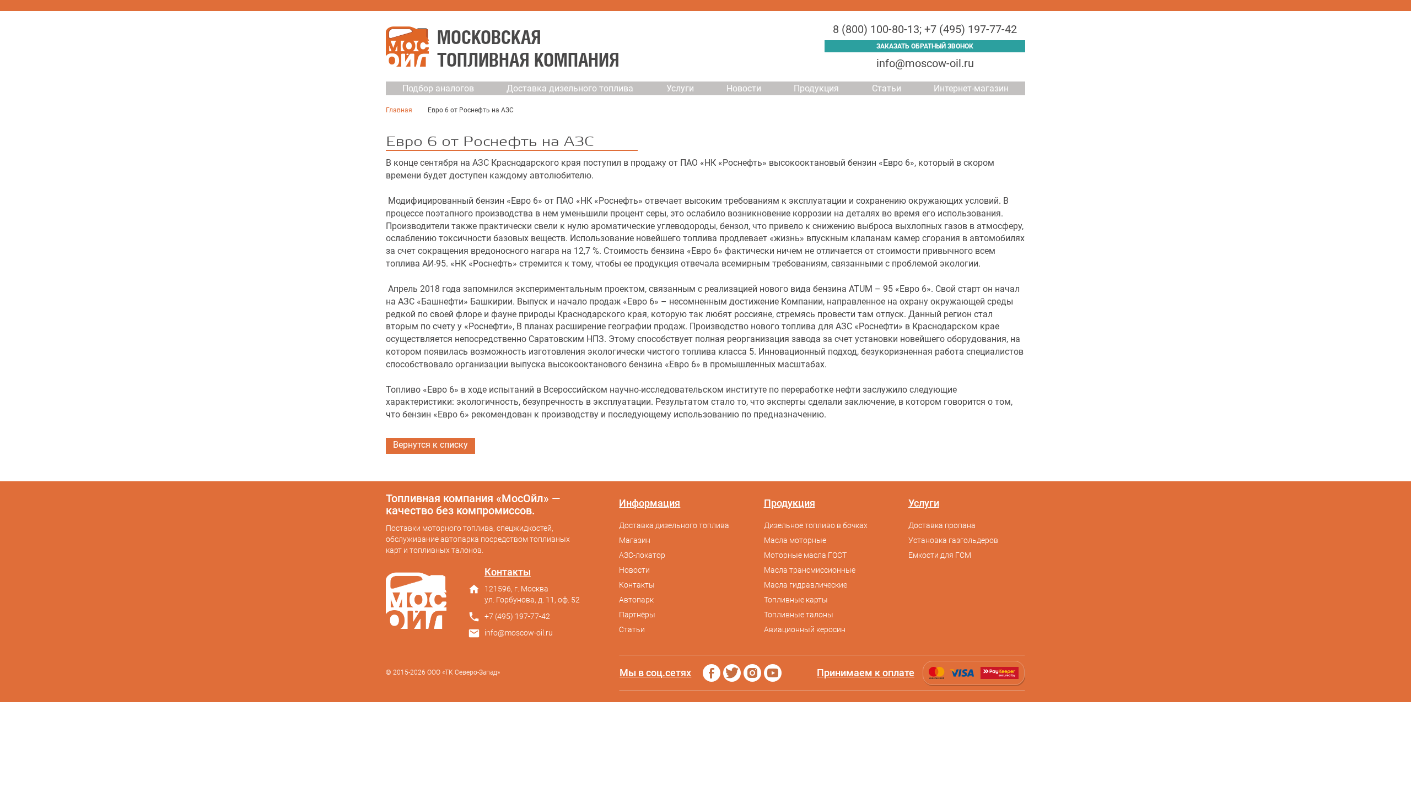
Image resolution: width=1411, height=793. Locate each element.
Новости (743, 88)
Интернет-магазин (971, 88)
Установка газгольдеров (953, 540)
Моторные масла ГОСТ (805, 555)
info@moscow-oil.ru (925, 63)
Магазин (634, 540)
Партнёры (637, 614)
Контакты (637, 584)
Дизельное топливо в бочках (816, 525)
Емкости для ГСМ (939, 555)
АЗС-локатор (642, 555)
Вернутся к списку (430, 444)
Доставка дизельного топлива (570, 88)
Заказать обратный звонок (924, 46)
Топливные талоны (798, 614)
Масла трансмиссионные (809, 570)
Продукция (816, 88)
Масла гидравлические (805, 584)
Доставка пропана (942, 525)
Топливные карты (796, 599)
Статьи (886, 88)
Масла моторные (795, 540)
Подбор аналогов (438, 88)
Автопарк (636, 599)
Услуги (680, 88)
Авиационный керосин (804, 629)
